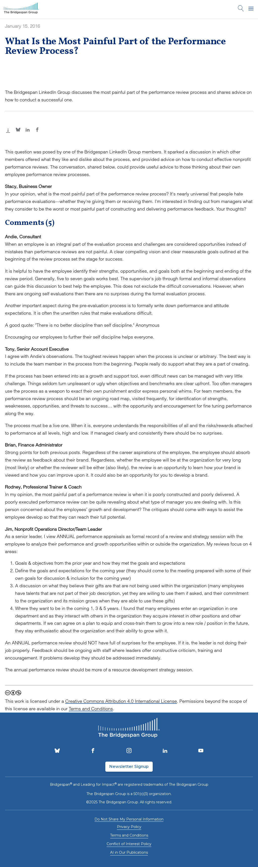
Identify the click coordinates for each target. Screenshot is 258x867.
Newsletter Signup (129, 766)
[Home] (21, 9)
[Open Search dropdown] (241, 9)
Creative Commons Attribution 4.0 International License (121, 701)
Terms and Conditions (91, 709)
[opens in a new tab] (57, 751)
